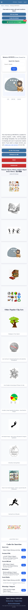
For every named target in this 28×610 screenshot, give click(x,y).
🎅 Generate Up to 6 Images (16, 21)
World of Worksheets (14, 603)
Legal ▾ (25, 2)
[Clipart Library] (1, 2)
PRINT (14, 160)
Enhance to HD (14, 154)
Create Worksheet (14, 18)
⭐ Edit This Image (14, 150)
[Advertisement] (14, 40)
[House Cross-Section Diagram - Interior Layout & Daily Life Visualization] (14, 476)
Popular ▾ (20, 2)
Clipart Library (10, 598)
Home (2, 5)
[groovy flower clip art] (14, 527)
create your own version (11, 145)
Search (14, 68)
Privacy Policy (18, 601)
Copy (23, 550)
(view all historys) (14, 174)
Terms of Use (9, 601)
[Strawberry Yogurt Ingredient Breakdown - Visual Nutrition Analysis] (14, 398)
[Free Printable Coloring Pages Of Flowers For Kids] (14, 373)
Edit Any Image (14, 14)
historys (7, 5)
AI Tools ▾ (15, 2)
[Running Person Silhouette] (14, 502)
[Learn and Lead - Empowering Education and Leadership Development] (14, 347)
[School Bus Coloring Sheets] (14, 451)
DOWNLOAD (14, 165)
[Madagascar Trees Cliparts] (14, 322)
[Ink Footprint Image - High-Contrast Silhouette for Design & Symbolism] (14, 424)
